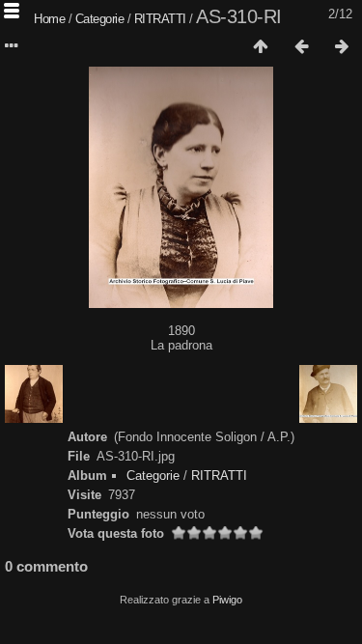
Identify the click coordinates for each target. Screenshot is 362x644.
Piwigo (227, 599)
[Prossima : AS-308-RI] (341, 47)
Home (49, 19)
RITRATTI (160, 19)
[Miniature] (260, 47)
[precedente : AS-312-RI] (301, 47)
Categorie (100, 19)
